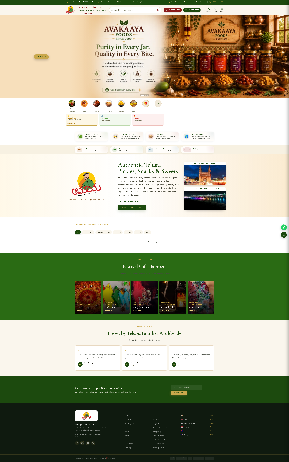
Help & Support (188, 2)
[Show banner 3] (147, 95)
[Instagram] (77, 443)
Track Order (175, 2)
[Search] (158, 10)
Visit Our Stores (157, 420)
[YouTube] (88, 443)
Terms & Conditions (159, 436)
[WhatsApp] (93, 443)
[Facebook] (82, 443)
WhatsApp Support (158, 448)
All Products (128, 416)
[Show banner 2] (144, 95)
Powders (117, 232)
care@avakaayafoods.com (160, 440)
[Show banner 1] (141, 95)
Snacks (128, 232)
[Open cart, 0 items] (284, 235)
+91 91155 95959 (193, 10)
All (78, 232)
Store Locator (201, 2)
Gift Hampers (129, 444)
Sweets (138, 232)
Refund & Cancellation (160, 428)
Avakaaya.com (197, 149)
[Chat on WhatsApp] (284, 227)
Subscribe (178, 393)
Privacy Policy (157, 432)
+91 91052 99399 (217, 2)
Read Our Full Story (131, 207)
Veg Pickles (88, 232)
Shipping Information (159, 424)
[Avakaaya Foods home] (71, 10)
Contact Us (156, 416)
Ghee (148, 232)
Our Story (128, 448)
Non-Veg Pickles (103, 232)
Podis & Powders (130, 428)
